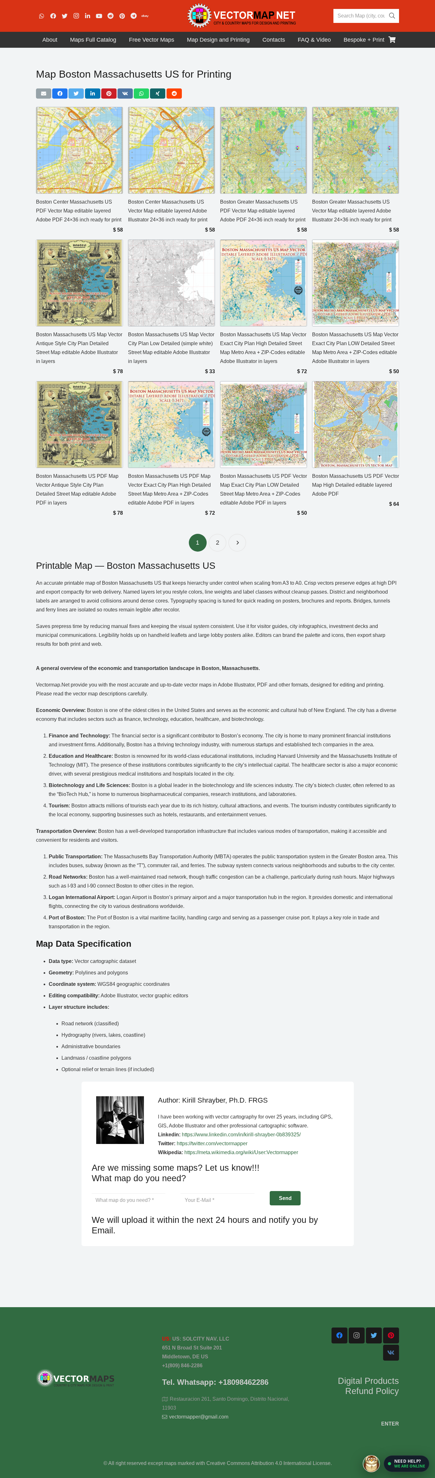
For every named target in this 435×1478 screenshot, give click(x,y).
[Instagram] (76, 16)
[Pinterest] (122, 16)
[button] (406, 1463)
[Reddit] (110, 16)
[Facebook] (53, 16)
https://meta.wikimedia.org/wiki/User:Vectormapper (241, 1152)
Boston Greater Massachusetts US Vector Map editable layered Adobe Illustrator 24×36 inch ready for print (351, 210)
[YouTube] (99, 16)
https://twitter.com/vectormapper (212, 1143)
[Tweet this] (76, 93)
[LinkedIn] (87, 16)
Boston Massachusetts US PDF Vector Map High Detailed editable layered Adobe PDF (355, 485)
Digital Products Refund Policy (368, 1386)
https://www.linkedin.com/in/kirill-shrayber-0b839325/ (241, 1134)
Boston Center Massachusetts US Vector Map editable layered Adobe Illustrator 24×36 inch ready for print (167, 210)
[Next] (237, 543)
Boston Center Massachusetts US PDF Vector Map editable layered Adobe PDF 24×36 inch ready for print (78, 210)
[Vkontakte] (391, 1353)
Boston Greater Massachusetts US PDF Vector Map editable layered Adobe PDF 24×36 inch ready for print (262, 210)
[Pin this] (109, 93)
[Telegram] (133, 16)
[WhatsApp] (41, 16)
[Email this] (43, 93)
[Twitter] (64, 16)
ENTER (390, 1423)
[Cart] (392, 40)
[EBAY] (145, 16)
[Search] (392, 16)
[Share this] (60, 93)
